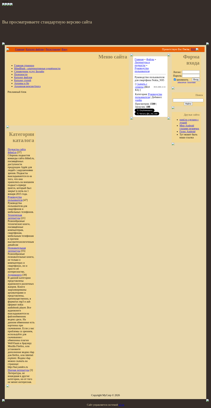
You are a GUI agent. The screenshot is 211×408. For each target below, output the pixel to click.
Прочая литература (18, 370)
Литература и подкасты (142, 64)
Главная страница (24, 65)
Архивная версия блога (27, 86)
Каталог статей (22, 80)
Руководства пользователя (15, 198)
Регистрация (53, 49)
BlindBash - (37, 68)
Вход (64, 49)
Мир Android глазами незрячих (189, 127)
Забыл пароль (182, 82)
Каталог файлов (35, 49)
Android (187, 131)
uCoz (121, 404)
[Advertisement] (68, 114)
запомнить (182, 79)
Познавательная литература (17, 249)
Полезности (21, 74)
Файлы (150, 59)
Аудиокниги (15, 274)
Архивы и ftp (21, 83)
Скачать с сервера (141, 85)
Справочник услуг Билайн (29, 71)
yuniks (138, 100)
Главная (19, 49)
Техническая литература (15, 216)
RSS (193, 49)
